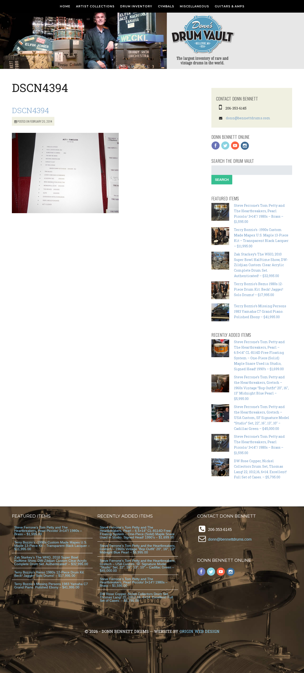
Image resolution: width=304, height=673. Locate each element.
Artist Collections (95, 6)
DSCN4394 (30, 110)
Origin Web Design (199, 631)
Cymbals (166, 6)
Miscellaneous (194, 6)
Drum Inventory (136, 6)
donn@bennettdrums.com (248, 118)
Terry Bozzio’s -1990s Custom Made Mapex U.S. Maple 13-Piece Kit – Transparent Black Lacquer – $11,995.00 (52, 545)
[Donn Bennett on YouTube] (235, 148)
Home (65, 6)
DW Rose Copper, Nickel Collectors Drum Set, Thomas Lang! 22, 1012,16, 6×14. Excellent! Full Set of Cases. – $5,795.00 (136, 597)
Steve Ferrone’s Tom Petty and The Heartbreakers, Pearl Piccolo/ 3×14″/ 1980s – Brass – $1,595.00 (48, 530)
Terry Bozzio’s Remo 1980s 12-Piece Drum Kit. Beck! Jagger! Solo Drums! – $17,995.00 (258, 289)
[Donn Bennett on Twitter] (225, 148)
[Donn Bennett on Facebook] (215, 148)
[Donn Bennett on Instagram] (245, 148)
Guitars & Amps (229, 6)
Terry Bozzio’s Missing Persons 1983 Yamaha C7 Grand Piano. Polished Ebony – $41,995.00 (260, 311)
